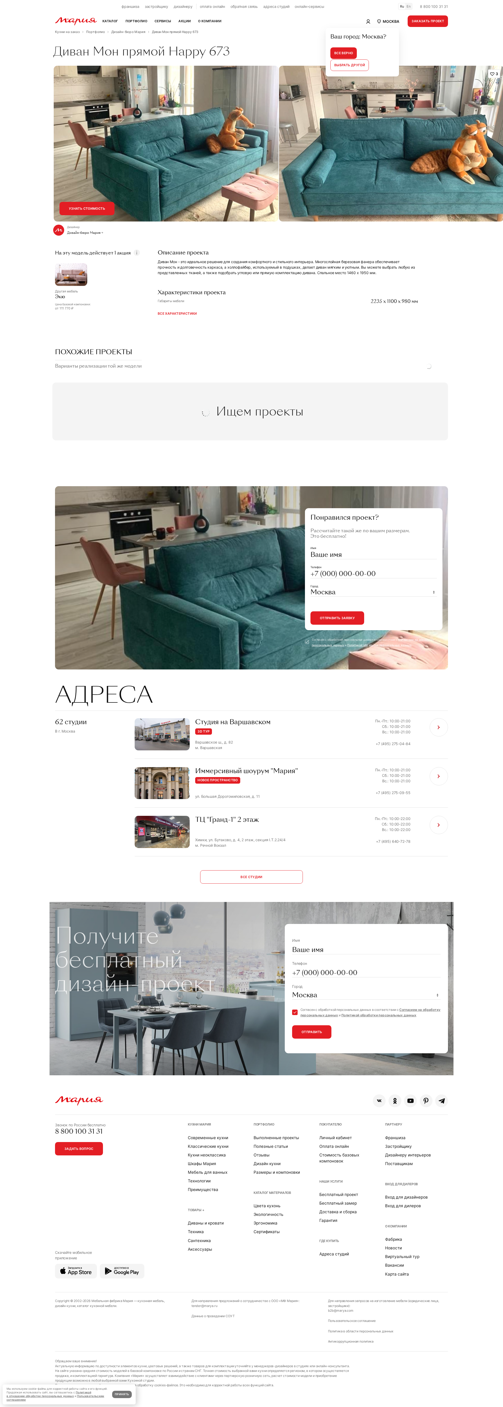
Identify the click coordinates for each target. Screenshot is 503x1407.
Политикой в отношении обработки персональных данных (49, 1394)
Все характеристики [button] (177, 313)
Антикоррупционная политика (351, 1341)
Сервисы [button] (163, 21)
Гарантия (328, 1220)
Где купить (329, 1241)
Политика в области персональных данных (361, 1331)
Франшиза (395, 1137)
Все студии (251, 877)
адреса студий (276, 6)
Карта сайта (397, 1274)
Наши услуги (331, 1181)
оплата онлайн (212, 6)
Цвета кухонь (267, 1205)
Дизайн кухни (267, 1163)
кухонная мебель (151, 1301)
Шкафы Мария (202, 1163)
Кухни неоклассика (207, 1155)
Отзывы (262, 1155)
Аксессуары (200, 1249)
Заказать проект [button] (428, 21)
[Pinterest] (426, 1100)
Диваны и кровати (206, 1223)
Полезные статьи (271, 1146)
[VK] (379, 1100)
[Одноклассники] (395, 1100)
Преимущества (203, 1189)
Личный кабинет (335, 1137)
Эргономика (265, 1223)
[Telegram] (441, 1100)
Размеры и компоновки (277, 1172)
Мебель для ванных (207, 1172)
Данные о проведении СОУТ (213, 1316)
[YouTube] (410, 1100)
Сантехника (199, 1240)
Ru (402, 6)
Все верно (343, 53)
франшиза (130, 6)
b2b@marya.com (340, 1310)
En (409, 6)
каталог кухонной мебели (96, 1306)
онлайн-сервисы (309, 6)
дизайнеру (183, 6)
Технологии (199, 1180)
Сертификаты (267, 1231)
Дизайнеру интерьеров (408, 1155)
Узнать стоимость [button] (87, 209)
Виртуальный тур (402, 1256)
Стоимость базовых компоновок (339, 1158)
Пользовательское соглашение (352, 1321)
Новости (393, 1247)
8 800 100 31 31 (434, 6)
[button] (387, 21)
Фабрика (393, 1239)
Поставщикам (399, 1163)
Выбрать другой (349, 65)
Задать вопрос (79, 1149)
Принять (122, 1394)
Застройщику (398, 1146)
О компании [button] (209, 21)
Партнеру (393, 1124)
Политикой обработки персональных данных (379, 645)
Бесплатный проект (338, 1194)
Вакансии (394, 1265)
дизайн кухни (65, 1306)
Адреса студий (334, 1253)
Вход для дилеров (401, 1184)
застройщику (156, 6)
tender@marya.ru (204, 1306)
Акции (184, 21)
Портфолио (264, 1124)
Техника (196, 1231)
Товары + (196, 1210)
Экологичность (268, 1214)
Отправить (312, 1032)
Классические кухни (208, 1146)
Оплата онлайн (334, 1146)
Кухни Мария (199, 1124)
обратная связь (244, 6)
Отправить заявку (337, 618)
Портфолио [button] (136, 21)
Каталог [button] (110, 21)
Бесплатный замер (338, 1203)
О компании (396, 1226)
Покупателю (330, 1124)
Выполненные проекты (276, 1137)
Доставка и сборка (338, 1211)
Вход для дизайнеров (406, 1197)
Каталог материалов (272, 1193)
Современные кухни (208, 1137)
